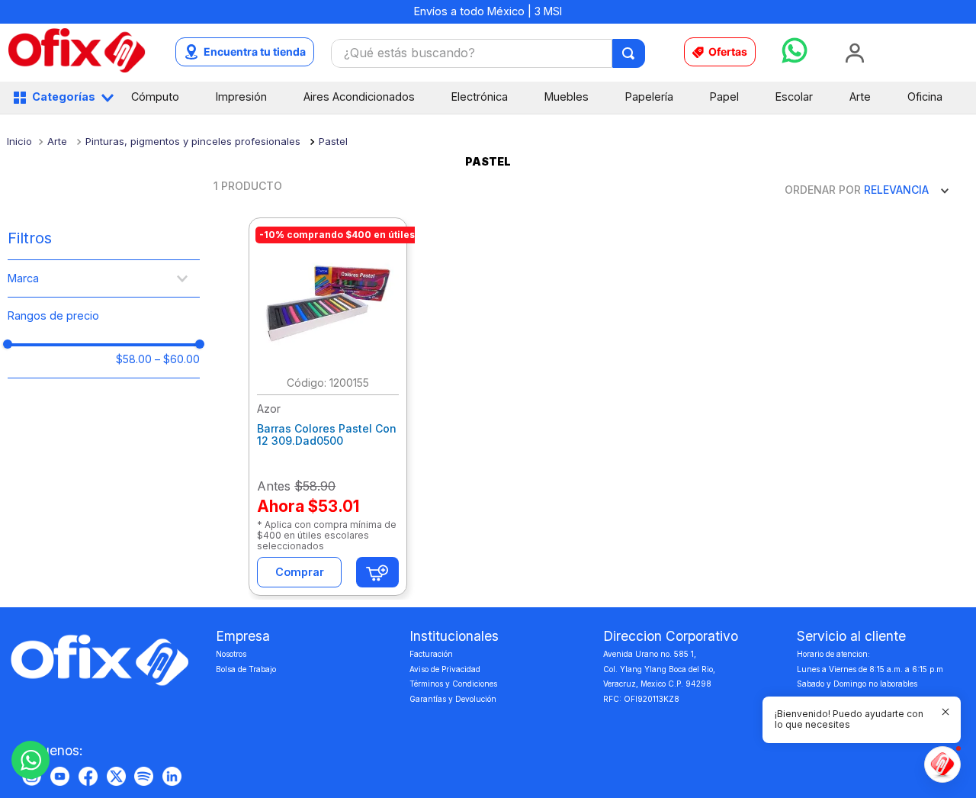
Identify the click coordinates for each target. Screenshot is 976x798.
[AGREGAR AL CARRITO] (377, 572)
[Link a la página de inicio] (19, 141)
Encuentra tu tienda (255, 51)
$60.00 (177, 359)
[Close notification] (945, 712)
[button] (104, 278)
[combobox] (488, 53)
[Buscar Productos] (629, 53)
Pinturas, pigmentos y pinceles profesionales (192, 141)
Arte (57, 141)
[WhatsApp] (30, 760)
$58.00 (134, 359)
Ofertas (727, 51)
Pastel (333, 141)
